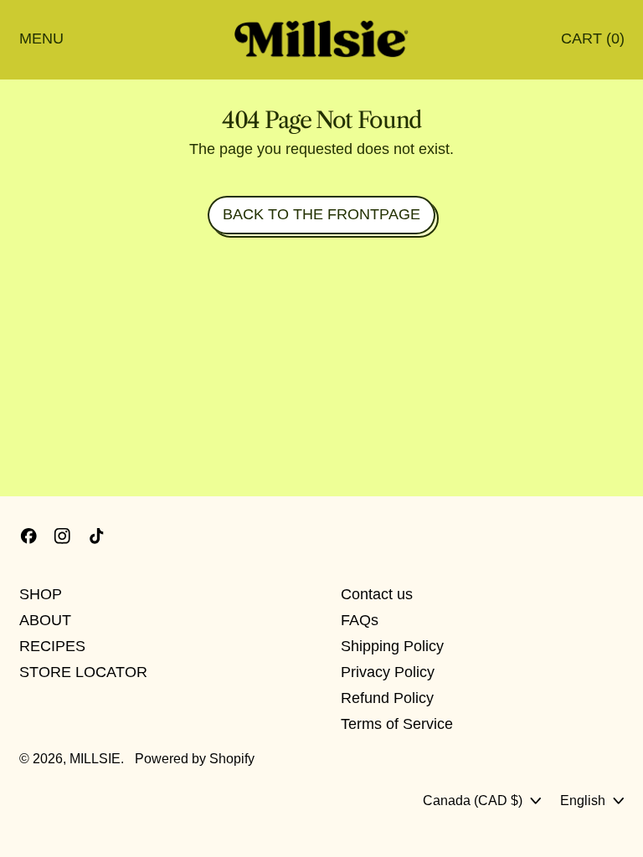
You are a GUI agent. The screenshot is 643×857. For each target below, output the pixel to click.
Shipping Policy (392, 646)
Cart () (592, 42)
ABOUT (45, 620)
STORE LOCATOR (83, 672)
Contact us (377, 594)
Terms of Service (397, 724)
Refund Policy (387, 698)
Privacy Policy (388, 672)
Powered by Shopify (195, 758)
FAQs (359, 620)
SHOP (40, 594)
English (582, 800)
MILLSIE (95, 758)
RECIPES (52, 646)
